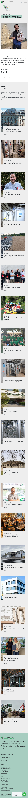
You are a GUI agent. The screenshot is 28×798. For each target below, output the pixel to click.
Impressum (3, 795)
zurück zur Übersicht (6, 77)
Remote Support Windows (7, 788)
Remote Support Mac (5, 790)
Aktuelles (9, 794)
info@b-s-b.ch (4, 773)
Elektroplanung (5, 757)
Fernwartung (4, 787)
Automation (4, 760)
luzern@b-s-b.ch (4, 784)
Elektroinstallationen (7, 754)
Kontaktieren (12, 746)
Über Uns (3, 794)
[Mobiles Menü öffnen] (25, 2)
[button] (22, 2)
